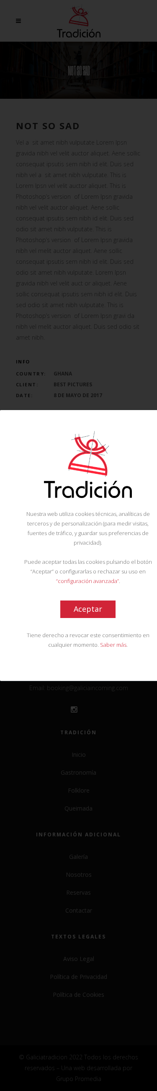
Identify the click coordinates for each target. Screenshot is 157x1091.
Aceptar (88, 609)
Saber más (113, 644)
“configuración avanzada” (87, 581)
